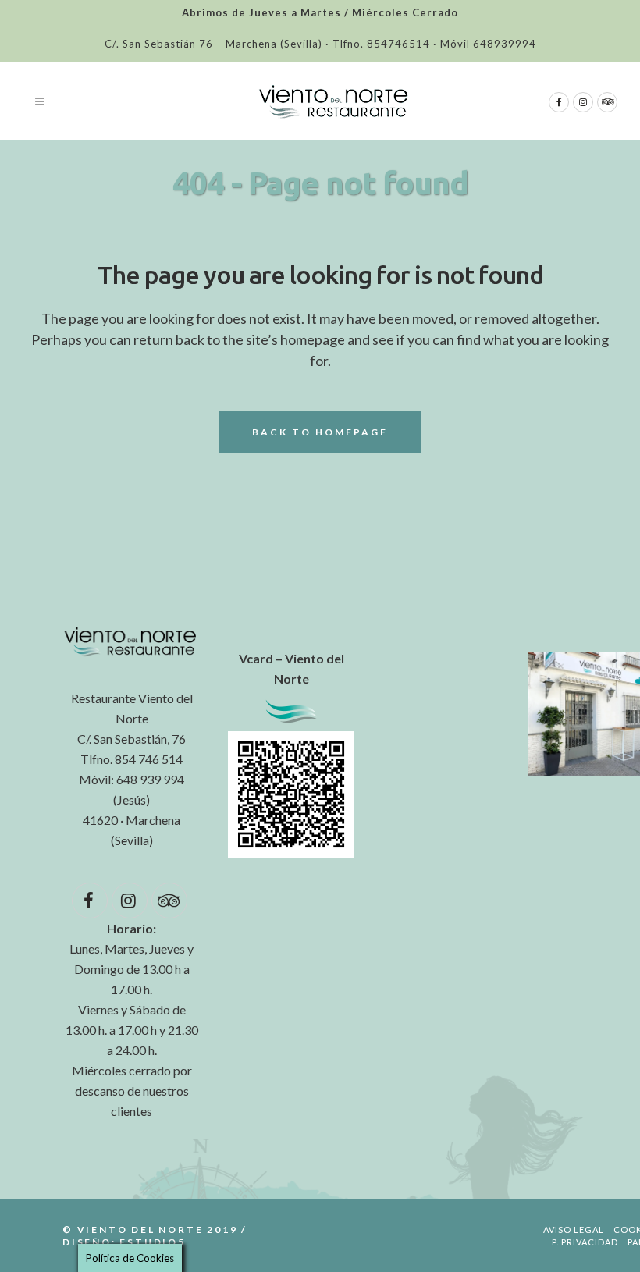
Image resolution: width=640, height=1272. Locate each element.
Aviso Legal (573, 1229)
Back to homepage (320, 432)
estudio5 (152, 1242)
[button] (131, 1060)
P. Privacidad (585, 1242)
